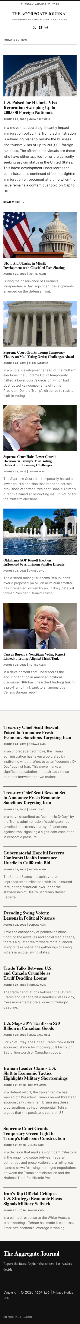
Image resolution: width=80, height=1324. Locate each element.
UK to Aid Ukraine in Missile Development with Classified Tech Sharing (34, 265)
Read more (11, 202)
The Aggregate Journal (31, 1253)
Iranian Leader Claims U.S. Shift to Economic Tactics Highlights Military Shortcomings (35, 1073)
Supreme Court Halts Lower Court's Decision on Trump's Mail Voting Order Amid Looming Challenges (29, 461)
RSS (6, 1298)
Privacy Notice (63, 1292)
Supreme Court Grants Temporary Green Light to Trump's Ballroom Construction (34, 1133)
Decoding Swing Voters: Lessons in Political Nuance (29, 915)
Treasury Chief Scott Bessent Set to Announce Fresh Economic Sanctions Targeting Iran (34, 797)
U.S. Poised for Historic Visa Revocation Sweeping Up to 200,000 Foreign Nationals (30, 107)
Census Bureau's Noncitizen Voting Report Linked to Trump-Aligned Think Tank (34, 656)
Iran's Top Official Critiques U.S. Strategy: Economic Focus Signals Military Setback (32, 1198)
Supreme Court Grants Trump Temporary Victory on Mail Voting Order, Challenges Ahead (38, 354)
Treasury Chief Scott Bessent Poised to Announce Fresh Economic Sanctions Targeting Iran (37, 732)
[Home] (40, 13)
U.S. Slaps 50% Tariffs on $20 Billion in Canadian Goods (31, 1025)
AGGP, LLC (42, 1292)
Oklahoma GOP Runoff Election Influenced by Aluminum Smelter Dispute (33, 562)
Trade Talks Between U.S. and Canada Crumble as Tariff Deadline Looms (27, 973)
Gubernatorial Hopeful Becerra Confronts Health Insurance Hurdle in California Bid (33, 857)
